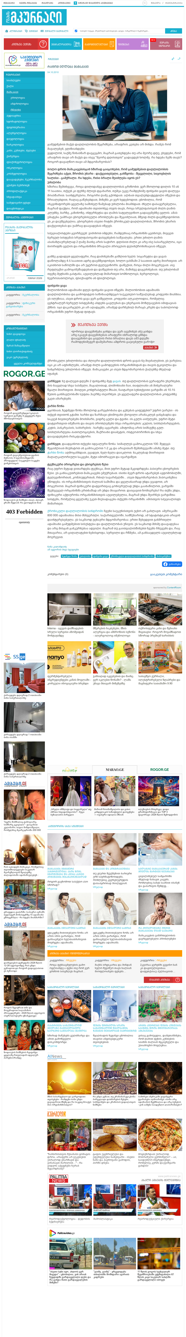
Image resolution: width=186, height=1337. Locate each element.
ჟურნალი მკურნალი (56, 31)
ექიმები (33, 31)
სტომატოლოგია (17, 121)
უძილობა (85, 556)
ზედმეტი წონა (69, 556)
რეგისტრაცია (174, 3)
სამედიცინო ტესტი (19, 202)
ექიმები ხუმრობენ (18, 185)
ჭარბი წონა (55, 453)
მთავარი (9, 3)
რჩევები (16, 109)
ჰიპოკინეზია (163, 556)
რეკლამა (47, 3)
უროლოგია (18, 98)
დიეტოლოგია (15, 139)
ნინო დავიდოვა (16, 334)
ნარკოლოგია (15, 144)
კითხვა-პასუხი (15, 287)
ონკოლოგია (15, 168)
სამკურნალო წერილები (63, 987)
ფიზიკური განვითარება (20, 304)
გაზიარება (175, 564)
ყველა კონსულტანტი (28, 363)
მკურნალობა (30, 295)
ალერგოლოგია (17, 133)
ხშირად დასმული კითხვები (95, 3)
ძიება (173, 31)
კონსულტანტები (16, 328)
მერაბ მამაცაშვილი (18, 345)
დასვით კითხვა (159, 980)
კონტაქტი (64, 3)
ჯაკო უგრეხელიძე (17, 357)
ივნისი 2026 (35, 278)
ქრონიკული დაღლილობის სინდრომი (75, 511)
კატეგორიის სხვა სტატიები (66, 826)
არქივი (11, 278)
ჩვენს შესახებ (28, 3)
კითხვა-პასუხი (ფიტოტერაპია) (70, 953)
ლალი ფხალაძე (16, 339)
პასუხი (148, 347)
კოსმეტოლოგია (17, 173)
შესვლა (156, 3)
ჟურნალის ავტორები (19, 217)
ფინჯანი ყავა (100, 556)
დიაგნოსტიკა (15, 208)
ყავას (117, 381)
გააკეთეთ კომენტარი (166, 574)
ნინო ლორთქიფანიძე (20, 351)
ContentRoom (167, 587)
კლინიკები (15, 31)
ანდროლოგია (20, 104)
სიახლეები (14, 80)
